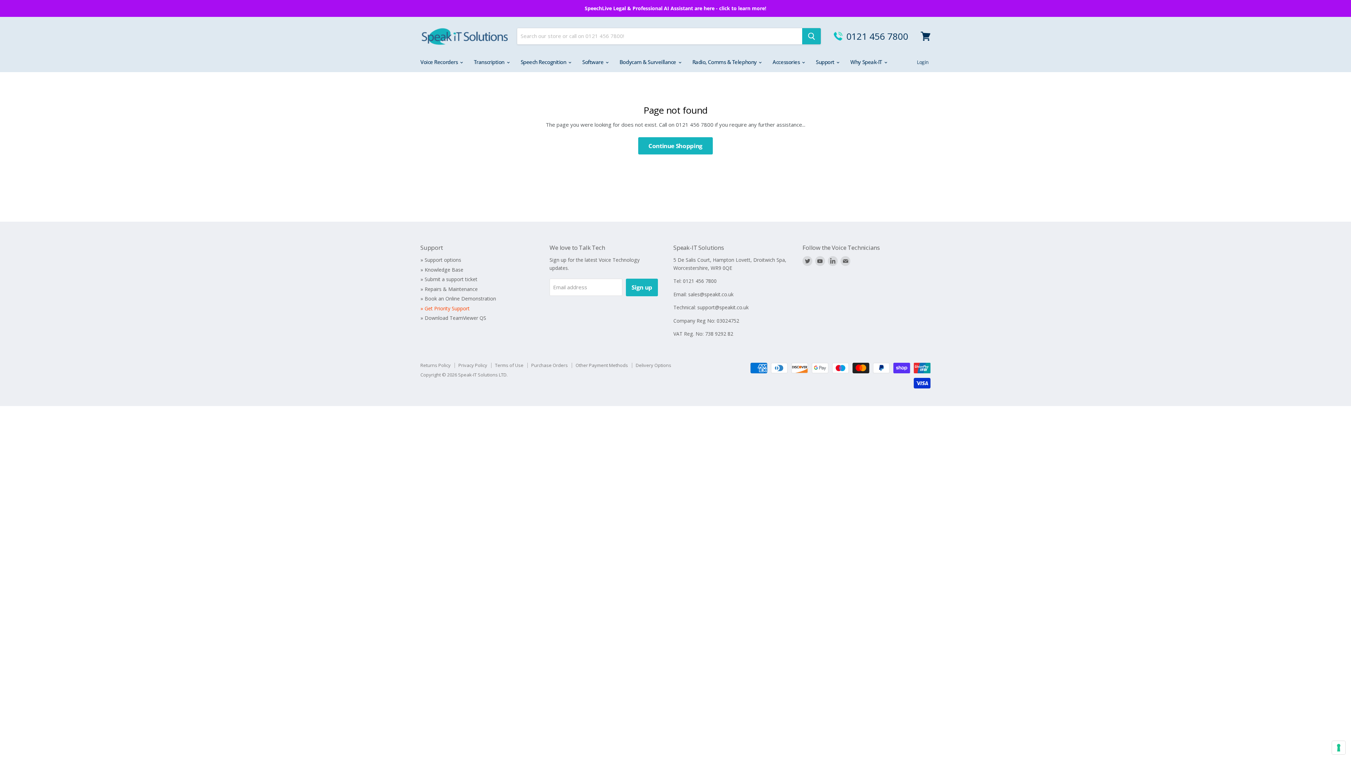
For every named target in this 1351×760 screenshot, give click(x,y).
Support (826, 61)
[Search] (811, 36)
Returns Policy (435, 365)
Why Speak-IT (866, 61)
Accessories (787, 61)
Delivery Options (653, 365)
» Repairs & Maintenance (449, 289)
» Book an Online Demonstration (458, 298)
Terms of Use (509, 365)
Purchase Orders (549, 365)
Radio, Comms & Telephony (725, 61)
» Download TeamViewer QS (453, 318)
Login (923, 62)
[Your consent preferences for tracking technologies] (1338, 747)
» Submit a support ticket (448, 279)
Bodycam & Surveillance (649, 61)
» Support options (440, 259)
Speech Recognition (544, 61)
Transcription (490, 61)
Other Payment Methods (602, 365)
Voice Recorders (439, 61)
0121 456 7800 (877, 36)
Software (593, 61)
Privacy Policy (472, 365)
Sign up (642, 287)
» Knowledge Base (441, 269)
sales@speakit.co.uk (711, 294)
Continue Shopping (675, 146)
